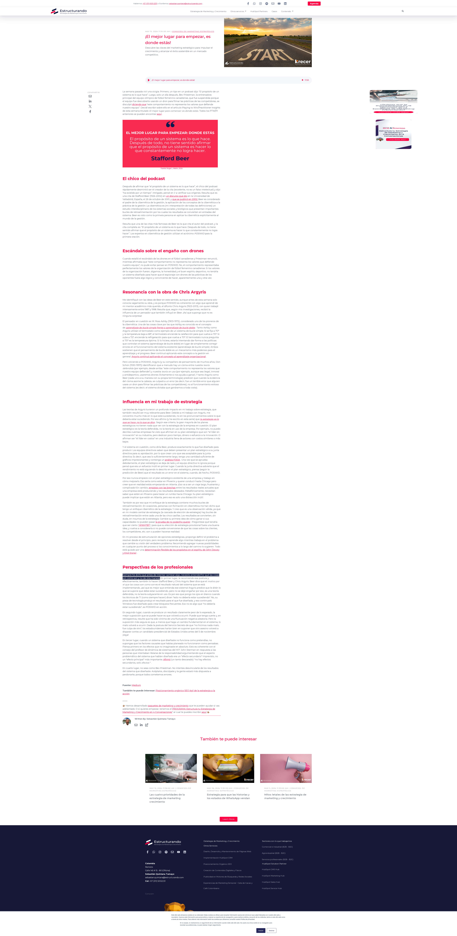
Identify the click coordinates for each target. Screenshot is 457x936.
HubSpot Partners (259, 11)
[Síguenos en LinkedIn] (285, 3)
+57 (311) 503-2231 (150, 3)
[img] (302, 80)
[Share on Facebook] (90, 111)
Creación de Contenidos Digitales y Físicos (222, 870)
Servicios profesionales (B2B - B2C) (277, 859)
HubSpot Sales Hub (271, 882)
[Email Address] (136, 725)
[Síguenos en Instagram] (260, 3)
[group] (228, 80)
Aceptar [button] (260, 930)
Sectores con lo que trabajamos (277, 841)
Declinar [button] (271, 930)
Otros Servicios (210, 846)
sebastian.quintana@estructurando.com (185, 3)
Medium (136, 685)
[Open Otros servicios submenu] (245, 11)
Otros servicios (237, 11)
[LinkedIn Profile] (141, 725)
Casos (274, 11)
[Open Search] (403, 11)
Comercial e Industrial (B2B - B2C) (277, 847)
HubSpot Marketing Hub (273, 876)
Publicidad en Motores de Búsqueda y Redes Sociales (228, 877)
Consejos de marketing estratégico (193, 31)
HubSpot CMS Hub (270, 869)
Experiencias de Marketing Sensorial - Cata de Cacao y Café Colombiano (228, 885)
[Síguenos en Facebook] (248, 3)
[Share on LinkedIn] (90, 101)
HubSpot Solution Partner (274, 864)
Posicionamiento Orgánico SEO (218, 864)
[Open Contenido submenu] (292, 11)
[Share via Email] (90, 96)
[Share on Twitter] (90, 106)
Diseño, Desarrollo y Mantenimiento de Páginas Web (227, 851)
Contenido (286, 11)
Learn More (228, 819)
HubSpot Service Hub (272, 888)
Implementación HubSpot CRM (218, 858)
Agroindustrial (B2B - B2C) (274, 853)
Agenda (314, 3)
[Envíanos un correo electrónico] (273, 3)
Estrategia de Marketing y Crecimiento (208, 11)
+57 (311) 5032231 (157, 881)
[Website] (146, 725)
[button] (148, 80)
